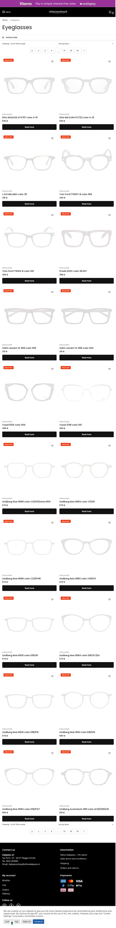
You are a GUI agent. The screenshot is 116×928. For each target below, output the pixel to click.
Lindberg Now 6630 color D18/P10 (20, 732)
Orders (5, 889)
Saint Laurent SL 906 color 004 (76, 348)
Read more (29, 127)
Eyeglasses (7, 114)
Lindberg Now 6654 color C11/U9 (77, 501)
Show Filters (11, 37)
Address (6, 893)
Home (4, 20)
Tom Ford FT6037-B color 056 (75, 194)
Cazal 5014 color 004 (13, 424)
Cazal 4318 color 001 (70, 424)
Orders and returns (69, 867)
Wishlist (6, 880)
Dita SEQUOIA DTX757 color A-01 (20, 117)
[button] (110, 12)
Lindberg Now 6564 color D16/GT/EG (79, 655)
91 (64, 50)
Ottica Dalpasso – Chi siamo (73, 854)
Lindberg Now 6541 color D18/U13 (77, 732)
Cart (4, 885)
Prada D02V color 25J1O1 (73, 271)
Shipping (64, 863)
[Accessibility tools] (12, 923)
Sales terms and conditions (73, 858)
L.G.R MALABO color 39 (14, 194)
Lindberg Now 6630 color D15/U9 (20, 655)
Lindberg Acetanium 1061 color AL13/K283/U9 (84, 809)
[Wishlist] (52, 61)
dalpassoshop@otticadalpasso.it (24, 864)
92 (71, 50)
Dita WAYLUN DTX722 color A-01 (76, 117)
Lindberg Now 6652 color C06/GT (77, 578)
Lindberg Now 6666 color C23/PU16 (21, 578)
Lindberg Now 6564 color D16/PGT (21, 809)
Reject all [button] (26, 921)
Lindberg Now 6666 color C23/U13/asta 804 (26, 501)
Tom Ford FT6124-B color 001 (18, 271)
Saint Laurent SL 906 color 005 (19, 348)
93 (78, 50)
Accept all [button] (38, 921)
